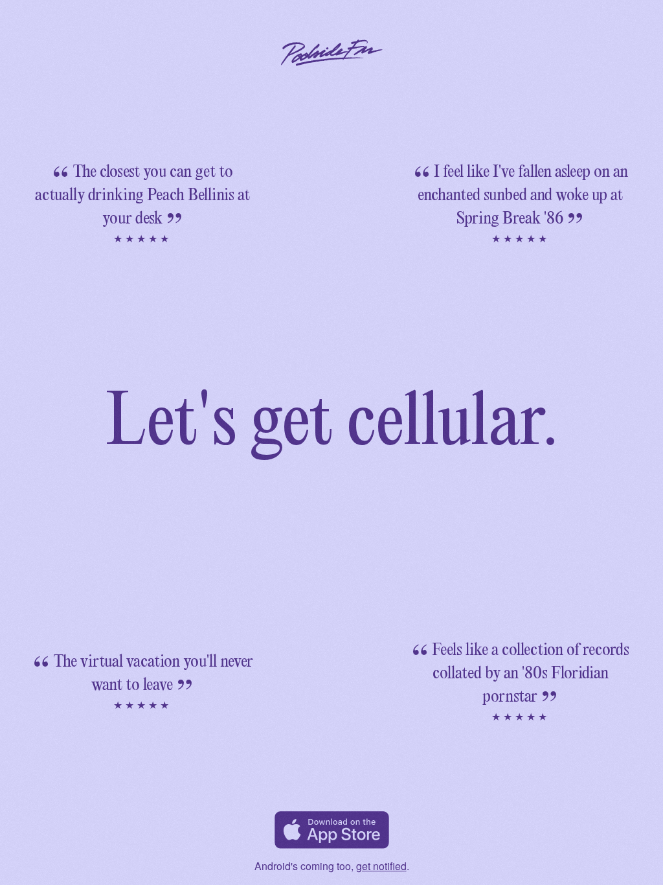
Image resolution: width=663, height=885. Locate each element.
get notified (381, 865)
